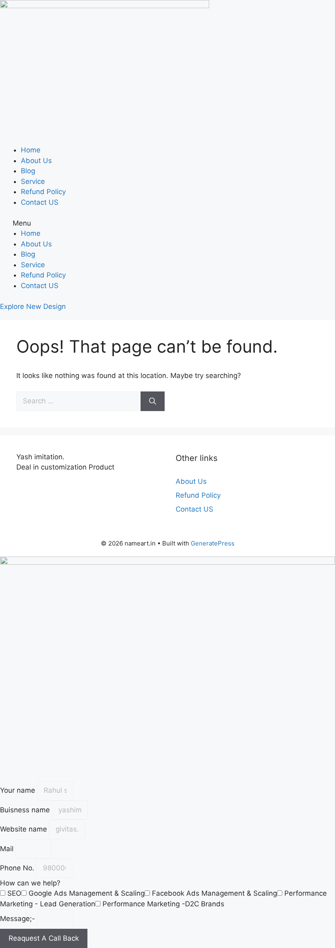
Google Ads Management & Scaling (87, 893)
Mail (8, 849)
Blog (28, 171)
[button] (167, 223)
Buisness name (26, 810)
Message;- (18, 918)
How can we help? (30, 883)
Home (30, 150)
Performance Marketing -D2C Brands (163, 904)
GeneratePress (212, 543)
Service (33, 181)
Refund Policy (43, 192)
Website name (24, 829)
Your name (18, 790)
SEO (14, 893)
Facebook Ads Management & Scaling (214, 893)
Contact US (39, 202)
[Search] (153, 401)
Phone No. (18, 868)
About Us (36, 161)
